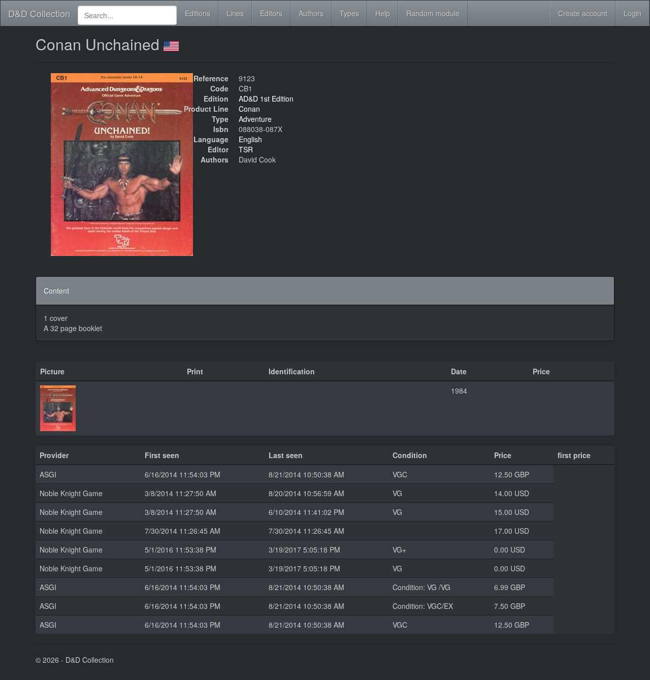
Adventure (255, 119)
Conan (249, 109)
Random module (433, 13)
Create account (582, 13)
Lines (235, 13)
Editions (197, 13)
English (250, 139)
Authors (311, 13)
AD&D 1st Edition (266, 98)
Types (349, 13)
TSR (246, 149)
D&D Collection (39, 13)
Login (632, 13)
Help (382, 13)
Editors (271, 13)
